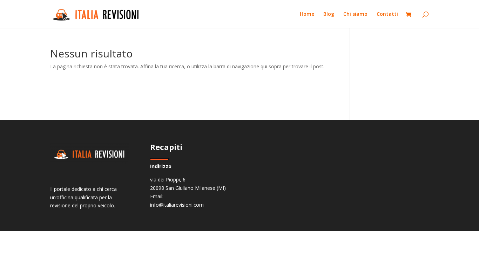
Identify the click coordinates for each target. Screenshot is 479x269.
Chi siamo (355, 14)
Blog (328, 14)
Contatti (387, 14)
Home (307, 14)
